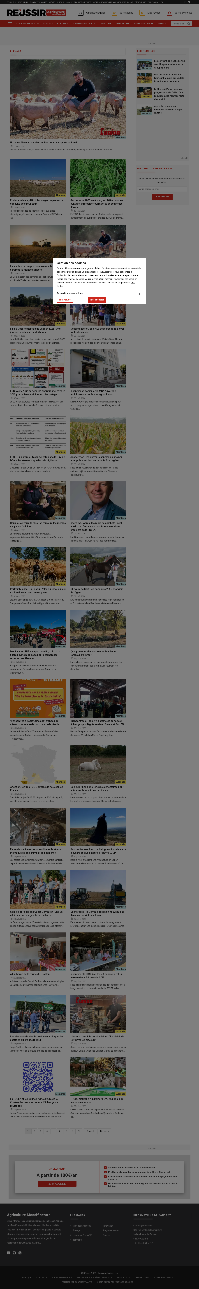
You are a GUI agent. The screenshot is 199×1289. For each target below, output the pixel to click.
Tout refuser (65, 299)
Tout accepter (97, 299)
